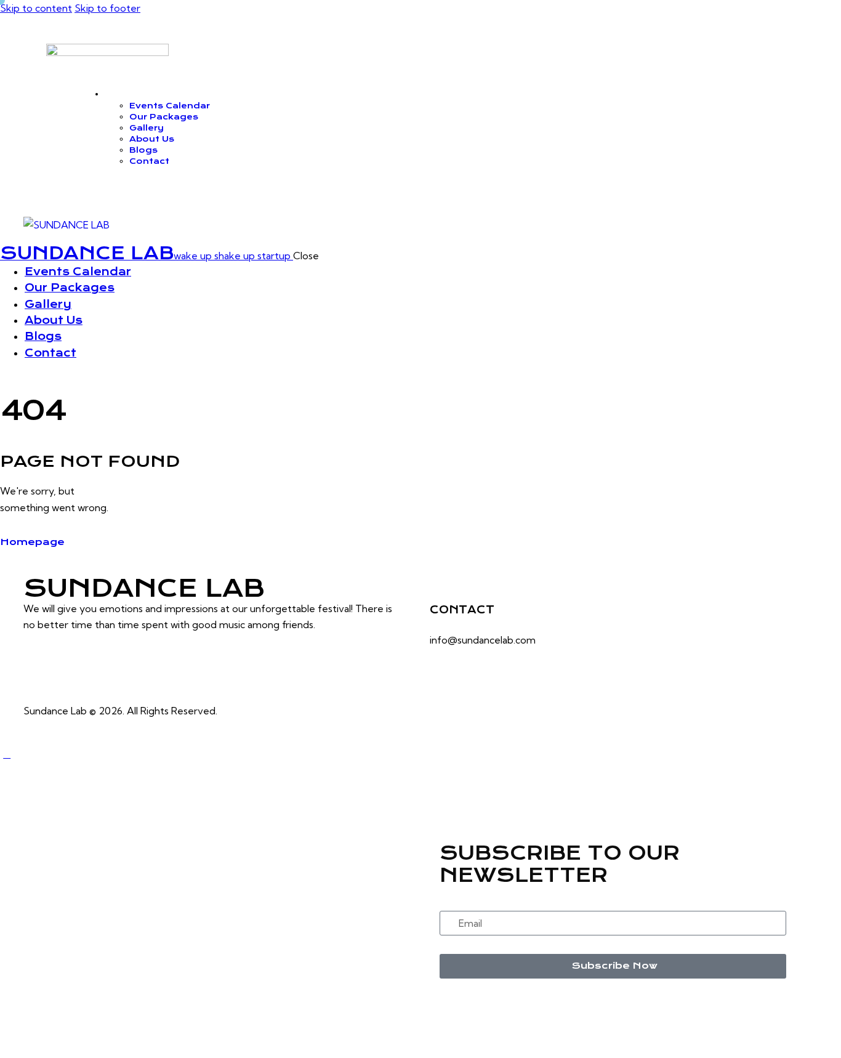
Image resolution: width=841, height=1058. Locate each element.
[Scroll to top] (7, 754)
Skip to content (36, 8)
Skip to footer (107, 8)
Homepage (32, 541)
